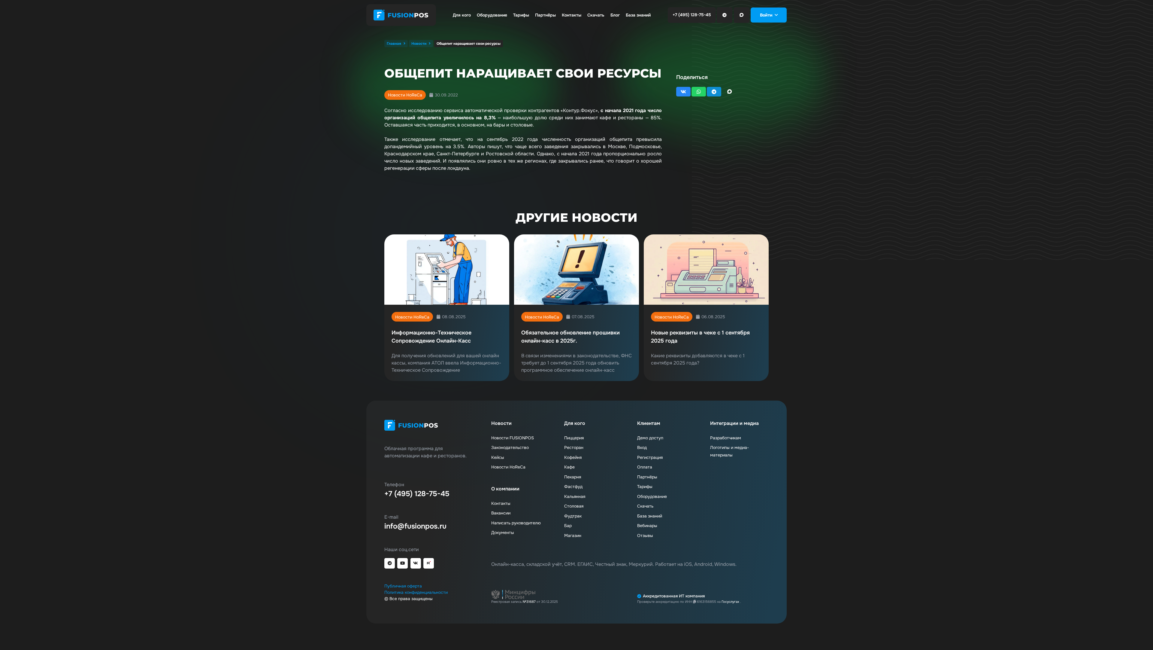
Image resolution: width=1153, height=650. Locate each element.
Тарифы (644, 486)
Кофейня (573, 457)
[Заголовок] (741, 15)
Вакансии (500, 513)
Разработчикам (725, 438)
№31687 (529, 602)
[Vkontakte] (415, 563)
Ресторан (573, 447)
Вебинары (647, 525)
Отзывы (645, 535)
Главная (394, 43)
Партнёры (647, 477)
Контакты (500, 503)
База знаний (649, 516)
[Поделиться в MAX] (729, 91)
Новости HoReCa (405, 95)
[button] (769, 15)
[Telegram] (724, 15)
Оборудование (652, 496)
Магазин (572, 535)
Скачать (645, 506)
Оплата (644, 467)
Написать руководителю (516, 523)
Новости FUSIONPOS (512, 438)
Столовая (573, 506)
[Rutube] (428, 563)
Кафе (569, 467)
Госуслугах (731, 602)
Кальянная (574, 496)
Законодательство (510, 447)
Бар (568, 525)
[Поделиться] (683, 91)
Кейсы (497, 457)
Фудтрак (573, 516)
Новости (418, 43)
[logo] (401, 15)
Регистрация (650, 457)
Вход (642, 447)
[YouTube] (402, 563)
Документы (502, 532)
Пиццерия (574, 438)
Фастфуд (573, 486)
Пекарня (572, 477)
